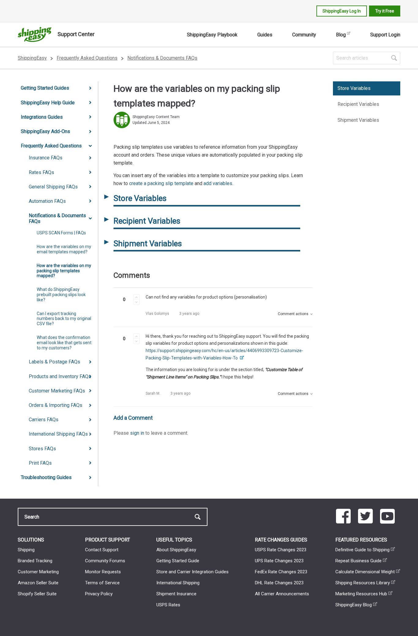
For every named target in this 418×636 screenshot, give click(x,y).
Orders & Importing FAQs (55, 405)
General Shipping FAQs (53, 187)
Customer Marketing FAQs (57, 391)
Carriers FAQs (43, 419)
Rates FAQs (41, 172)
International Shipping (178, 583)
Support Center (76, 34)
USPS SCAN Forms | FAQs (61, 232)
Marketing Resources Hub (361, 594)
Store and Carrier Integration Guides (192, 572)
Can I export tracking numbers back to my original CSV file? (64, 318)
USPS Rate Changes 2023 (280, 549)
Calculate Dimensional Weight (365, 572)
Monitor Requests (103, 572)
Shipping (26, 549)
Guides (264, 35)
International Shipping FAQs (58, 434)
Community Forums (105, 560)
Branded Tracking (35, 560)
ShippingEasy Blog (353, 605)
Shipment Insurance (176, 594)
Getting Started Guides (45, 88)
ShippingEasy (32, 58)
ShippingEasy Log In (342, 11)
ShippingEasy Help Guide (48, 103)
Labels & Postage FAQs (54, 362)
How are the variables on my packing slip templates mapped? (64, 270)
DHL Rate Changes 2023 (279, 583)
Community (304, 35)
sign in (137, 433)
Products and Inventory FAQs (60, 376)
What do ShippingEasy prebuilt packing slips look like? (61, 294)
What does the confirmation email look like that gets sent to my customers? (64, 342)
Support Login (385, 35)
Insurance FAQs (45, 158)
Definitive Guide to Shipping (362, 549)
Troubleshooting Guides (46, 477)
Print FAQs (40, 463)
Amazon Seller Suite (38, 583)
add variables (217, 183)
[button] (136, 296)
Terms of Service (102, 583)
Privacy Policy (99, 594)
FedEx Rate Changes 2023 (281, 572)
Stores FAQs (42, 449)
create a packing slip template (161, 183)
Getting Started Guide (177, 560)
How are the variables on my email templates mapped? (64, 249)
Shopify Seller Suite (37, 594)
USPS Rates (168, 605)
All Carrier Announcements (282, 594)
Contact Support (101, 549)
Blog (341, 35)
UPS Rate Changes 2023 (279, 560)
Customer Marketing (38, 572)
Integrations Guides (42, 117)
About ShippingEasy (176, 549)
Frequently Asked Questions (87, 58)
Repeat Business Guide (358, 560)
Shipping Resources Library (362, 583)
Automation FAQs (47, 201)
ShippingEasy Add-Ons (45, 131)
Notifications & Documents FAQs (162, 58)
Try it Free (384, 11)
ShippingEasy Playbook (212, 35)
